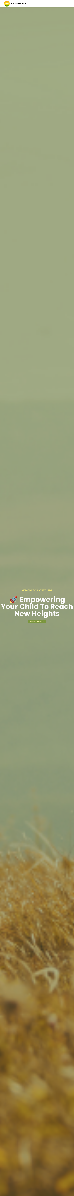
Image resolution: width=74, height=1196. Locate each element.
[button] (68, 3)
